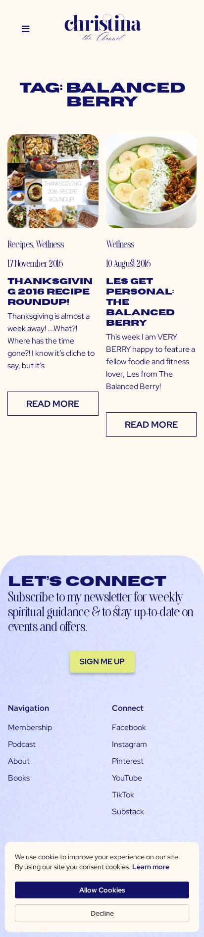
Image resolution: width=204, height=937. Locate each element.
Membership (30, 727)
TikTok (123, 794)
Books (19, 778)
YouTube (127, 778)
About (19, 761)
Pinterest (128, 761)
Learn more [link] (150, 866)
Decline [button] (102, 913)
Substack (128, 811)
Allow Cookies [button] (102, 890)
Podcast (22, 744)
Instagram (129, 744)
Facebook (129, 727)
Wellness (50, 244)
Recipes (20, 244)
